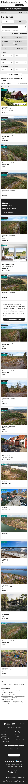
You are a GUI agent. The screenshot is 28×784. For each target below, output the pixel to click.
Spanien (25, 12)
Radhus (4, 692)
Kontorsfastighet (6, 703)
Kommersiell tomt (17, 701)
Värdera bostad (5, 741)
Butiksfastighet (5, 697)
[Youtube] (11, 771)
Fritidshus (17, 690)
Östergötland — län (7, 684)
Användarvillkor (22, 780)
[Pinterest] (19, 771)
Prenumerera (14, 755)
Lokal (14, 703)
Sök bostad (3, 5)
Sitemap (15, 781)
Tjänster (17, 736)
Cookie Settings (21, 781)
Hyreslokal (14, 697)
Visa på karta (23, 83)
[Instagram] (15, 771)
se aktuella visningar (14, 9)
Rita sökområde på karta (20, 33)
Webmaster (10, 781)
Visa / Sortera (7, 83)
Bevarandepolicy (14, 780)
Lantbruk (4, 694)
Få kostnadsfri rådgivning (14, 319)
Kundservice (4, 734)
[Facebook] (8, 771)
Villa (3, 690)
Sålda (20, 21)
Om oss (17, 734)
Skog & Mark (21, 703)
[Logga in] (26, 2)
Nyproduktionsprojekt (7, 696)
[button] (26, 5)
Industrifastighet (6, 701)
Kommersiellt (12, 694)
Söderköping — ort (19, 684)
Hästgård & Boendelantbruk (9, 699)
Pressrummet (18, 738)
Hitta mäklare (4, 736)
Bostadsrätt (9, 690)
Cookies (5, 781)
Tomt (17, 692)
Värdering (19, 5)
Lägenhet (10, 692)
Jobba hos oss (19, 739)
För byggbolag (5, 738)
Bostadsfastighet (20, 696)
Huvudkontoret (5, 739)
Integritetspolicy (5, 780)
